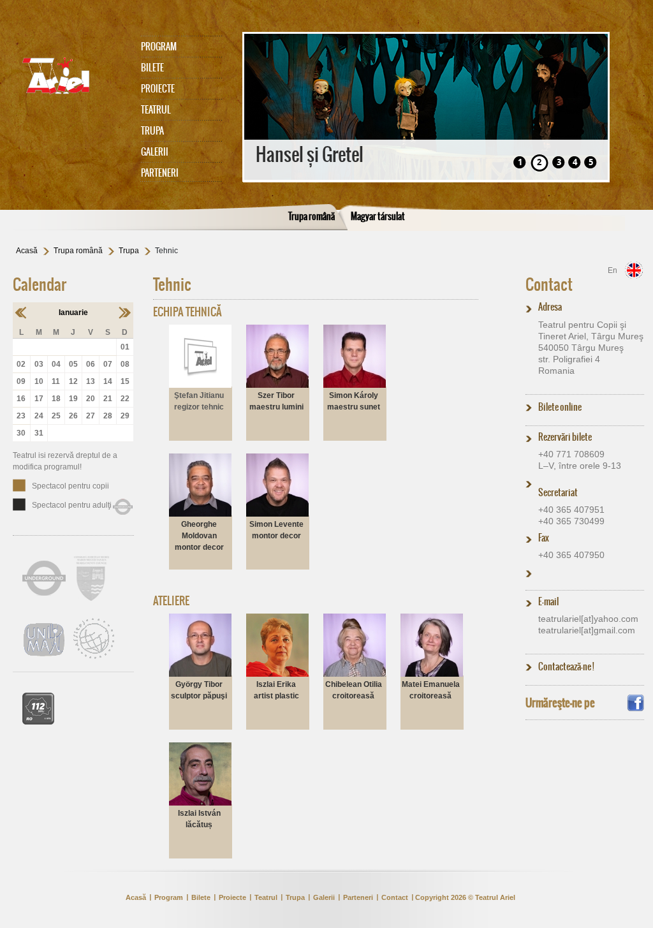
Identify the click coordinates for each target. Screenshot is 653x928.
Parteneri (160, 173)
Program (159, 47)
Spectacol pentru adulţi (72, 505)
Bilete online (560, 407)
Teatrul (156, 110)
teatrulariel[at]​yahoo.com (588, 619)
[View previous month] (21, 312)
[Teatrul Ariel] (70, 75)
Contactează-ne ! (566, 666)
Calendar (39, 284)
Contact (549, 284)
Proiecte (158, 89)
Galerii (154, 152)
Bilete (152, 68)
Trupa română (311, 216)
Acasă (27, 250)
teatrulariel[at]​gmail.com (586, 630)
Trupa (152, 131)
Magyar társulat (378, 216)
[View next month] (124, 312)
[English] (634, 270)
